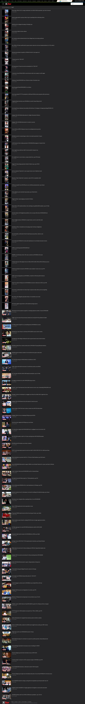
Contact (16, 701)
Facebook (29, 701)
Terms (20, 701)
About (12, 701)
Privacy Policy (24, 701)
